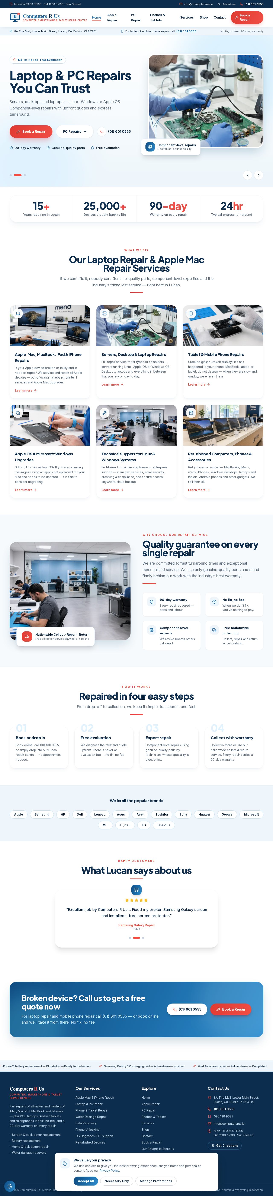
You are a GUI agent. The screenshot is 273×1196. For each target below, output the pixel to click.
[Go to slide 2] (18, 175)
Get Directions (227, 1145)
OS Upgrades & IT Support (94, 1136)
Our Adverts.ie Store (156, 1149)
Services (187, 17)
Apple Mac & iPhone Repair (95, 1097)
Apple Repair (112, 17)
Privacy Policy (109, 1170)
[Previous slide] (247, 175)
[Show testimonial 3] (143, 938)
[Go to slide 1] (11, 175)
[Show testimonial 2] (136, 938)
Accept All (86, 1181)
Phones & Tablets (157, 17)
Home (96, 17)
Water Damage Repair (91, 1117)
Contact (219, 17)
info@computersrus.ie (198, 4)
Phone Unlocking (88, 1129)
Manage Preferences (156, 1181)
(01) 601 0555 (254, 4)
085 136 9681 (223, 1116)
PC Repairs (72, 131)
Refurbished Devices (90, 1142)
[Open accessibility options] (9, 1186)
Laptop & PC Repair (89, 1104)
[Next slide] (258, 175)
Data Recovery (86, 1123)
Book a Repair (245, 17)
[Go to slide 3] (25, 175)
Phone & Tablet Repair (91, 1110)
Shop (204, 17)
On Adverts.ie (227, 4)
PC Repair (136, 17)
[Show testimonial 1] (130, 938)
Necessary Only (117, 1181)
